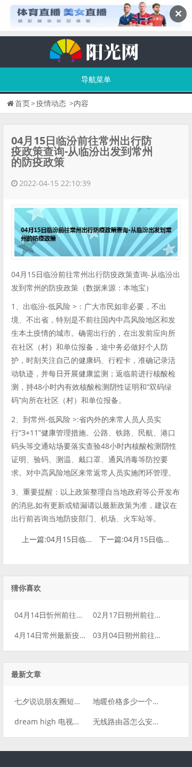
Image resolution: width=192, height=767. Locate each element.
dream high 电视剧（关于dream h (73, 721)
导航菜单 (96, 79)
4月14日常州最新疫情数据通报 (65, 635)
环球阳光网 (96, 49)
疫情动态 (51, 103)
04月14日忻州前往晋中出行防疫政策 (75, 615)
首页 (22, 103)
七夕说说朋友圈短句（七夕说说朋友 (74, 701)
